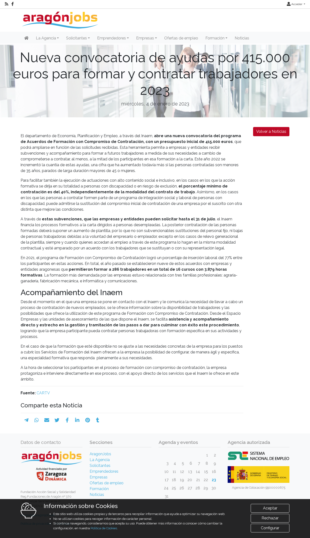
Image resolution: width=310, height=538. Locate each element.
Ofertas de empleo (181, 38)
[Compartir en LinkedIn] (77, 420)
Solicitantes (100, 465)
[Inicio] (59, 18)
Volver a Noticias (271, 131)
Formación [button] (215, 38)
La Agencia (100, 459)
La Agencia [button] (46, 38)
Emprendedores (104, 471)
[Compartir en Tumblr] (97, 420)
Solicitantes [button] (76, 38)
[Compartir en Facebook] (67, 420)
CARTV (43, 393)
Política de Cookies (104, 528)
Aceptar (270, 508)
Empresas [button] (145, 38)
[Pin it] (87, 420)
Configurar (270, 528)
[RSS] (6, 4)
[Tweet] (56, 420)
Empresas (99, 477)
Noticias (242, 38)
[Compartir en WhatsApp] (36, 420)
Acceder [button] (297, 4)
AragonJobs (100, 454)
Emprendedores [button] (111, 38)
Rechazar (270, 518)
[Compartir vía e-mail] (46, 420)
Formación (99, 488)
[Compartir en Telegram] (26, 420)
